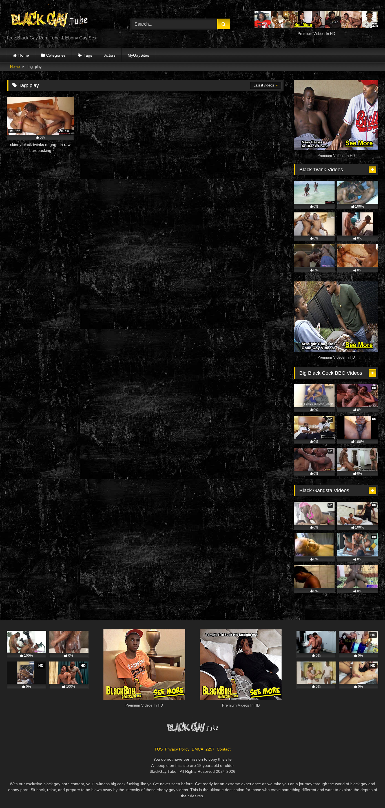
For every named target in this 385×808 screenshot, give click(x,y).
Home (23, 55)
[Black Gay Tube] (49, 20)
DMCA (197, 749)
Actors (110, 55)
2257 (209, 749)
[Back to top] (367, 791)
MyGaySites (138, 55)
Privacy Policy (177, 749)
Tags (88, 55)
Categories (56, 55)
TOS (158, 749)
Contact (224, 749)
